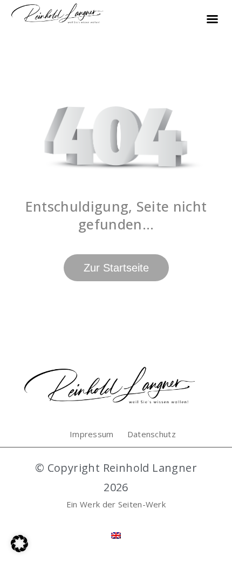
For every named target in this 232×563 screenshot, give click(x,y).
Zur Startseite (116, 268)
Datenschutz (151, 434)
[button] (19, 543)
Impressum (92, 434)
